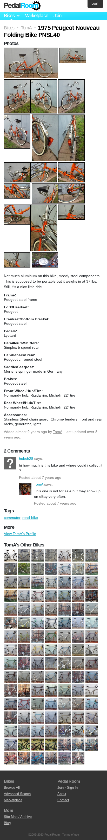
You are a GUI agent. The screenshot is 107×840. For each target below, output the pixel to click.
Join (58, 15)
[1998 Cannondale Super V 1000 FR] (78, 731)
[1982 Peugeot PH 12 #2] (64, 704)
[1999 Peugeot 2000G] (10, 745)
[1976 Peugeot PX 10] (24, 677)
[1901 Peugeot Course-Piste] (24, 555)
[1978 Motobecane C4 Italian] (24, 691)
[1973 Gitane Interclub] (91, 637)
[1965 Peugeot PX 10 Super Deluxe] (51, 610)
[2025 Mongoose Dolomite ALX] (24, 758)
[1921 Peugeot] (91, 555)
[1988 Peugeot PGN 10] (51, 731)
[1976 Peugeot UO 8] (51, 677)
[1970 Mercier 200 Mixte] (24, 637)
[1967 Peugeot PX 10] (24, 623)
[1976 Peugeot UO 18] (37, 677)
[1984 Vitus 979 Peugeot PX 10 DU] (64, 718)
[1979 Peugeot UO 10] (51, 691)
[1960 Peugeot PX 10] (24, 583)
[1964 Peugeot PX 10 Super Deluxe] (24, 610)
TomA (57, 432)
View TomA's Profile (20, 534)
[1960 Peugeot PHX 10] (91, 569)
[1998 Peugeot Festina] (91, 731)
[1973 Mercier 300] (10, 650)
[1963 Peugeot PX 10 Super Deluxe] (24, 596)
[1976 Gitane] (91, 664)
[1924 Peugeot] (24, 569)
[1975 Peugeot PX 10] (37, 664)
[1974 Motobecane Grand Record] (51, 650)
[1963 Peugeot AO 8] (91, 583)
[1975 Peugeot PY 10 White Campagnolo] (78, 664)
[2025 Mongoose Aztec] (10, 758)
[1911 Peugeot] (51, 555)
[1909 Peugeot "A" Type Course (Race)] (37, 555)
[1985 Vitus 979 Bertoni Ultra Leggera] (10, 731)
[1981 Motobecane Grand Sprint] (10, 704)
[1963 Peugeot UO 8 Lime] (64, 596)
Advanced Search (17, 794)
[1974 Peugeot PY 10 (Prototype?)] (91, 650)
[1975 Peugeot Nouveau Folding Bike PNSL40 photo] (31, 50)
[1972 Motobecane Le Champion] (37, 637)
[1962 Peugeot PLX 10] (51, 583)
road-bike (30, 518)
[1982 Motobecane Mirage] (51, 704)
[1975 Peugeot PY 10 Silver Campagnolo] (64, 664)
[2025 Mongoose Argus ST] (78, 745)
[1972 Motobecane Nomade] (51, 637)
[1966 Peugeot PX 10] (91, 610)
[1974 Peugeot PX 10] (64, 650)
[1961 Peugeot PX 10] (37, 583)
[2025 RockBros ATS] (64, 758)
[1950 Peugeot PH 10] (51, 569)
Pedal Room (22, 6)
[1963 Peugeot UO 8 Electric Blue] (51, 596)
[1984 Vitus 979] (37, 718)
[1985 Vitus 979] (91, 718)
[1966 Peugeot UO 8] (10, 623)
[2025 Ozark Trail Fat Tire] (51, 758)
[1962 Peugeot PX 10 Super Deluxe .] (78, 583)
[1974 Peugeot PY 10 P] (78, 650)
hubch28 (10, 463)
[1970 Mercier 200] (10, 637)
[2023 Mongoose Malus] (64, 745)
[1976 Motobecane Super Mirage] (10, 677)
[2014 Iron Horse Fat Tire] (24, 745)
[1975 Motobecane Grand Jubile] (24, 664)
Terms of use (70, 834)
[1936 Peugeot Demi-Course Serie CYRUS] (37, 569)
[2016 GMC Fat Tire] (51, 745)
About (61, 794)
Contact (63, 800)
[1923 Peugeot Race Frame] (10, 569)
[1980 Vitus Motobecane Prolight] (91, 691)
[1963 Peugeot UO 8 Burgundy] (37, 596)
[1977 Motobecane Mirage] (64, 677)
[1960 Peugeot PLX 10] (10, 583)
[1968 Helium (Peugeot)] (37, 623)
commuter (12, 518)
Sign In (72, 788)
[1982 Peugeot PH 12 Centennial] (78, 704)
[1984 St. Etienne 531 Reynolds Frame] (24, 718)
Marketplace (36, 15)
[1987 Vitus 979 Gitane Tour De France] (37, 731)
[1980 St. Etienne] (78, 691)
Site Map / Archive (18, 817)
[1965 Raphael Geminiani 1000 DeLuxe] (64, 610)
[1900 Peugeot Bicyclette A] (10, 555)
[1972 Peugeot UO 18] (78, 637)
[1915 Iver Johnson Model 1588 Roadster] (78, 555)
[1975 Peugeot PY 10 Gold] (51, 664)
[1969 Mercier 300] (78, 623)
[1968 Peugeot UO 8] (64, 623)
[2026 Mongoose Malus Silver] (78, 758)
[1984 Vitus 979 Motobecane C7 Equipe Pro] (51, 718)
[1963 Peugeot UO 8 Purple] (78, 596)
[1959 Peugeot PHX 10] (78, 569)
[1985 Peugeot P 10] (78, 718)
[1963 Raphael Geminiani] (91, 596)
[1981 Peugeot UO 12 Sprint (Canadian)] (24, 704)
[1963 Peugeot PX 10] (10, 596)
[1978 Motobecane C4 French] (10, 691)
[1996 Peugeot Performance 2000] (64, 731)
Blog (7, 823)
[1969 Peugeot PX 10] (91, 623)
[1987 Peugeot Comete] (24, 731)
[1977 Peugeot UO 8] (91, 677)
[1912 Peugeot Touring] (64, 555)
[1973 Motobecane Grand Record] (24, 650)
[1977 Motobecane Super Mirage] (78, 677)
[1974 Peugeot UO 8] (10, 664)
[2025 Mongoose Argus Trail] (91, 745)
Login (95, 3)
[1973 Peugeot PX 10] (37, 650)
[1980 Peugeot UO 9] (64, 691)
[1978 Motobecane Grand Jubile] (37, 691)
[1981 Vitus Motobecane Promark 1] (37, 704)
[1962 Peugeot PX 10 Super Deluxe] (64, 583)
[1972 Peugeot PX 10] (64, 637)
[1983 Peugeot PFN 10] (91, 704)
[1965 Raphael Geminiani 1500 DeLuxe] (78, 610)
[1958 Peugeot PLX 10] (64, 569)
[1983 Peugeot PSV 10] (10, 718)
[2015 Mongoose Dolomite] (37, 745)
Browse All (12, 788)
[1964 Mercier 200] (10, 610)
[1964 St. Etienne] (37, 610)
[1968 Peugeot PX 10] (51, 623)
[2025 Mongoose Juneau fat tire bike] (37, 758)
